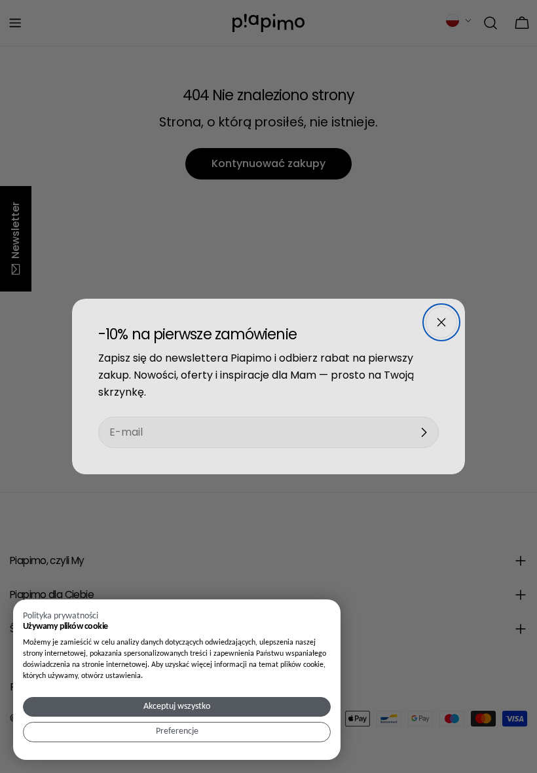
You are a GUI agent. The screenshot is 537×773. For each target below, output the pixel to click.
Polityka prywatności (60, 616)
